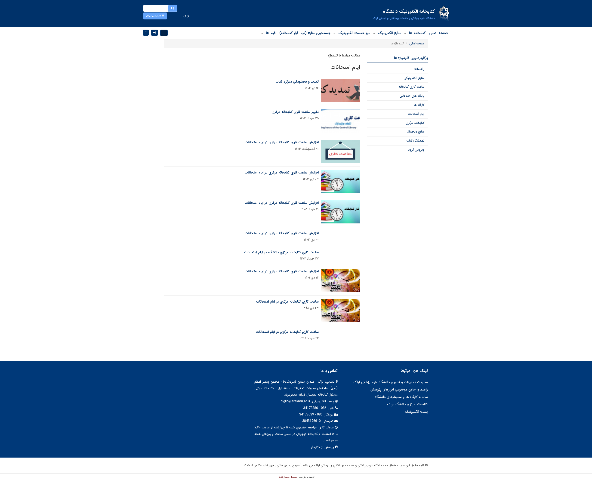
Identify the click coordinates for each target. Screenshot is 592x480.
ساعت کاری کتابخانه (411, 86)
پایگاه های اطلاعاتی (412, 95)
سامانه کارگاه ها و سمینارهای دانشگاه (401, 397)
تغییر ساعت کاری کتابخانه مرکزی (295, 112)
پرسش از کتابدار (322, 447)
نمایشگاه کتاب (415, 140)
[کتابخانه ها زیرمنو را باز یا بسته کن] (405, 33)
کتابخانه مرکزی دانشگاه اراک (407, 404)
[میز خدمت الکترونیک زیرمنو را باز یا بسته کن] (334, 33)
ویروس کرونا (416, 149)
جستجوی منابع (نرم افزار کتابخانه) (304, 33)
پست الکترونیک (416, 412)
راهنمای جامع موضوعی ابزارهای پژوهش (399, 389)
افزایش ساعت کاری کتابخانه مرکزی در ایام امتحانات (282, 142)
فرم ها (271, 33)
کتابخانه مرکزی (414, 122)
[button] (155, 15)
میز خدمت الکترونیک (354, 33)
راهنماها (419, 68)
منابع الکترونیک (389, 33)
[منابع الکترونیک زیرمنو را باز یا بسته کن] (374, 33)
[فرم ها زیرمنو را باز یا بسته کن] (262, 33)
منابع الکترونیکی (414, 78)
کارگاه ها (419, 104)
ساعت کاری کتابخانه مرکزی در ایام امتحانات (287, 301)
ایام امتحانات (416, 113)
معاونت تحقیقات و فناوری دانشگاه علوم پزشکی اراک (390, 382)
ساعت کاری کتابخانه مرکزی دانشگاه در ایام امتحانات (281, 252)
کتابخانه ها (417, 33)
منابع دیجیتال (415, 131)
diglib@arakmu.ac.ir (295, 401)
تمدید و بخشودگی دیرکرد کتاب (297, 81)
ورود (186, 15)
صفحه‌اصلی (416, 43)
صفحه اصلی (438, 33)
